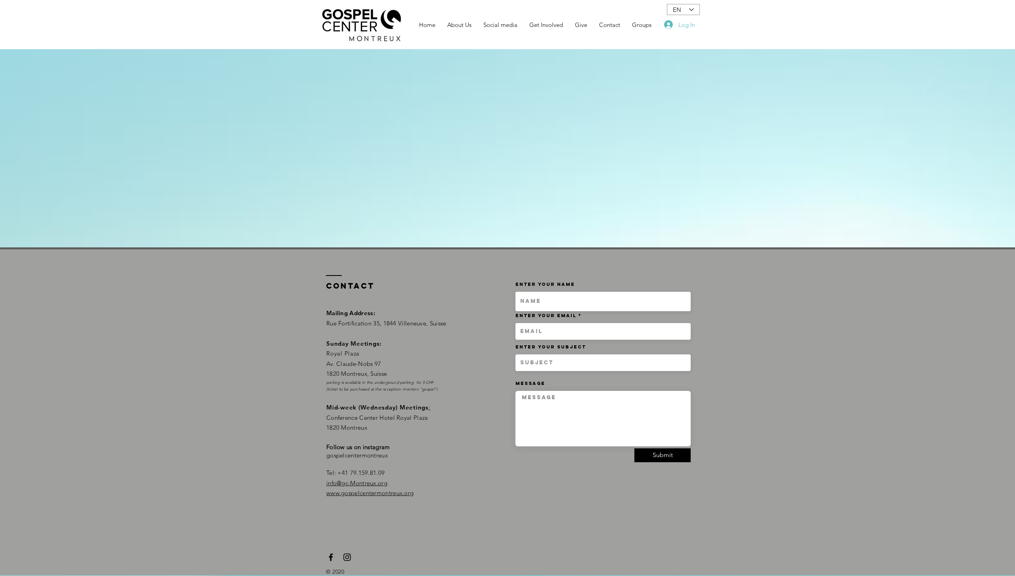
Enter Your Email (545, 316)
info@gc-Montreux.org (356, 483)
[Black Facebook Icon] (331, 557)
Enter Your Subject (550, 347)
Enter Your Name (545, 284)
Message (530, 383)
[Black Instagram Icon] (347, 557)
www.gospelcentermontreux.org (370, 493)
